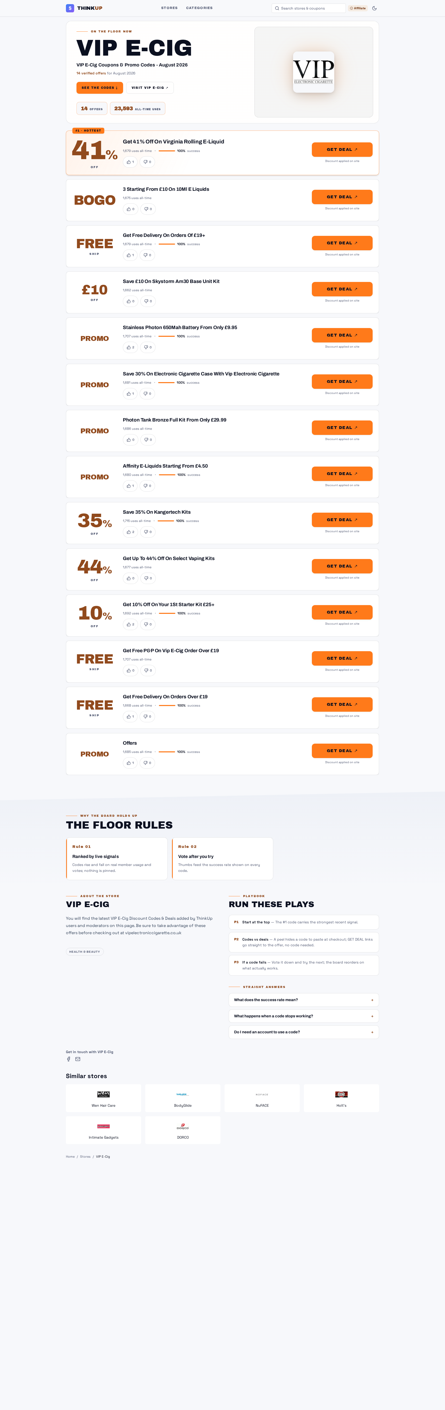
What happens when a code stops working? (304, 1016)
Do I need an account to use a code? (304, 1032)
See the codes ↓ (100, 88)
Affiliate (360, 8)
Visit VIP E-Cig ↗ (150, 88)
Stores (169, 8)
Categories (199, 8)
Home (70, 1157)
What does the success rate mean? (304, 1000)
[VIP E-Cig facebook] (68, 1059)
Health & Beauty (84, 951)
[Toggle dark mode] (374, 8)
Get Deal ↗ (342, 149)
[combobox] (309, 8)
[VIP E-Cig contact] (77, 1059)
